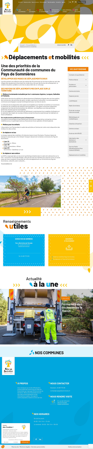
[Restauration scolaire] (91, 182)
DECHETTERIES (72, 301)
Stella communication (74, 447)
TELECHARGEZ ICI (6, 164)
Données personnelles (38, 447)
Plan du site (15, 447)
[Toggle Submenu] (86, 79)
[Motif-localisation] (53, 400)
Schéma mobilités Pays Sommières (64, 257)
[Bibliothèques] (91, 186)
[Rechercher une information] (91, 190)
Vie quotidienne (31, 45)
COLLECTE (65, 298)
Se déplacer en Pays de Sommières (63, 259)
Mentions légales (25, 447)
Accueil (22, 45)
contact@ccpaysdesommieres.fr (60, 391)
